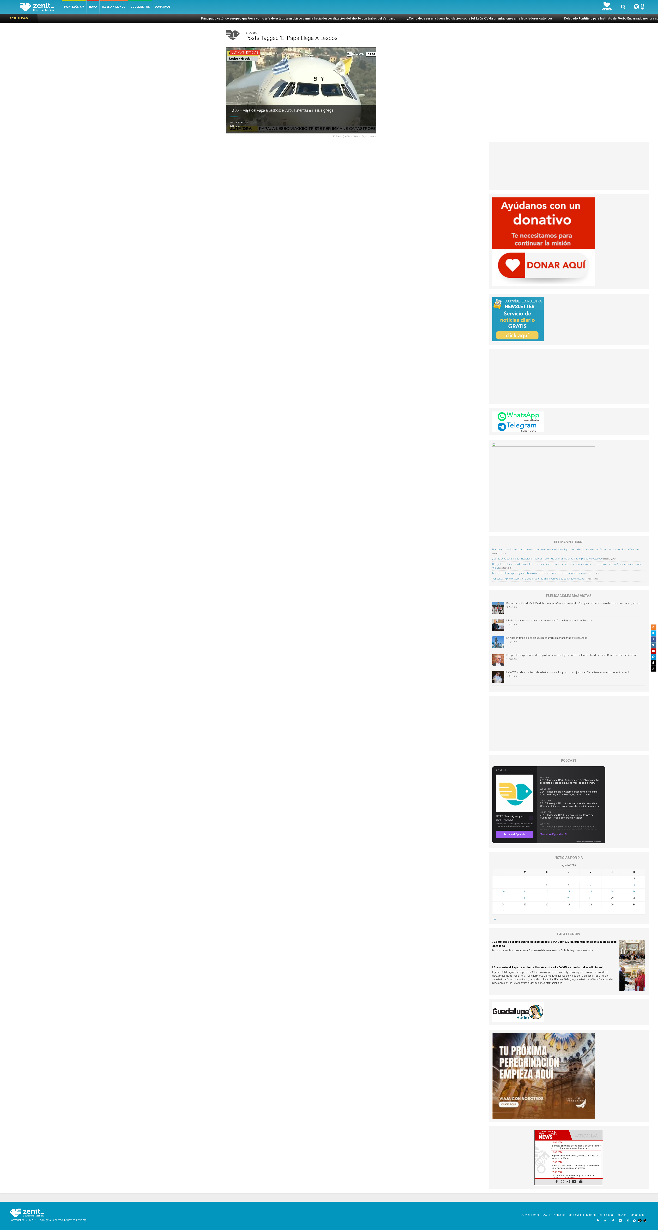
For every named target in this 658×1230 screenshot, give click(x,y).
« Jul (494, 918)
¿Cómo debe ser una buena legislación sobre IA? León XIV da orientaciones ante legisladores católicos (259, 18)
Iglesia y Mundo (113, 6)
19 (546, 898)
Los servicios (576, 1214)
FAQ (544, 1214)
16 (634, 891)
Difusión (591, 1214)
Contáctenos (637, 1214)
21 (590, 898)
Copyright (621, 1214)
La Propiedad (557, 1214)
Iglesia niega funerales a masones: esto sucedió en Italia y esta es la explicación (549, 620)
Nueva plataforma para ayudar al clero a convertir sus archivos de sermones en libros (538, 573)
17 (503, 898)
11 (525, 891)
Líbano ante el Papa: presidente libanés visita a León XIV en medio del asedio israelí (547, 967)
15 (612, 891)
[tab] (552, 1135)
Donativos (162, 6)
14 (590, 891)
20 (568, 898)
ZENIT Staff (236, 126)
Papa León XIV (74, 6)
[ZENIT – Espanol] (41, 7)
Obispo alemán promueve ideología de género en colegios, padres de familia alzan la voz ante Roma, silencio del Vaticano (571, 655)
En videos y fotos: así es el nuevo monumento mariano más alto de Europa (546, 637)
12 (546, 891)
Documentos (140, 6)
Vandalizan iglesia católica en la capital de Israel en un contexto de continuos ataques (538, 578)
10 (503, 891)
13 (568, 891)
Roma (93, 6)
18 (525, 898)
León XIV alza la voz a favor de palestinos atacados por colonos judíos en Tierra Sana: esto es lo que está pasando (568, 672)
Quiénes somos (530, 1214)
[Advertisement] (569, 166)
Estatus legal (605, 1214)
